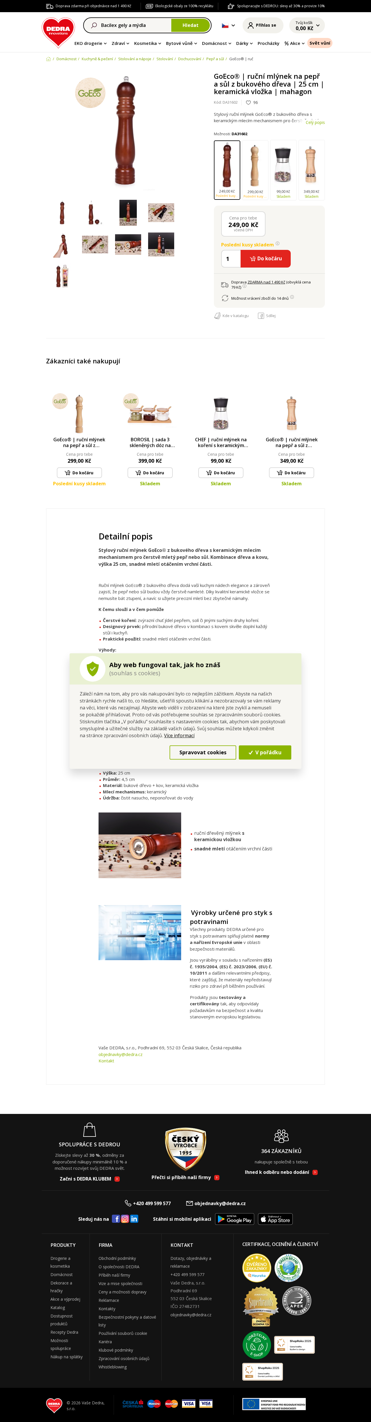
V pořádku (267, 752)
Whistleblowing (113, 1367)
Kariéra (105, 1341)
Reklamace (109, 1300)
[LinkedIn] (134, 1219)
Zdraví (118, 43)
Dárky (242, 43)
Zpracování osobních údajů (124, 1358)
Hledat (191, 25)
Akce (295, 43)
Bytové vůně (179, 43)
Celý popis (315, 122)
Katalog (57, 1307)
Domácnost (214, 43)
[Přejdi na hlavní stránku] (58, 32)
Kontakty (107, 1308)
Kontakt (106, 1061)
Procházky (268, 43)
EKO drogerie (88, 43)
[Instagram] (125, 1219)
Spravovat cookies (202, 752)
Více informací (179, 735)
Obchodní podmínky (117, 1258)
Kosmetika (145, 43)
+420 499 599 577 (152, 1203)
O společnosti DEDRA (119, 1266)
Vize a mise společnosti (120, 1283)
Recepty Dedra (64, 1332)
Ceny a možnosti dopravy (122, 1292)
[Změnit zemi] (225, 25)
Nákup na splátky (66, 1356)
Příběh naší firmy (114, 1275)
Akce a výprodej (65, 1299)
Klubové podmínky (116, 1350)
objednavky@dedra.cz (121, 1054)
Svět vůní (320, 43)
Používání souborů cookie (123, 1333)
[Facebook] (116, 1219)
